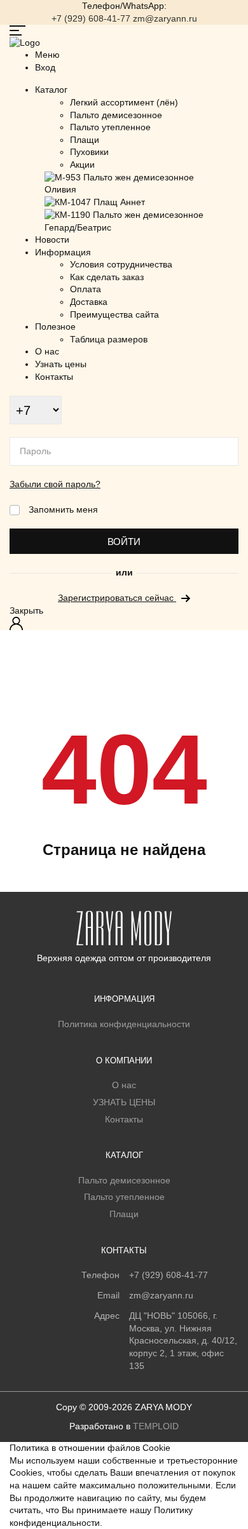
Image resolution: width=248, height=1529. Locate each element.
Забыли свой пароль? (55, 484)
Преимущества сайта (114, 314)
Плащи (84, 140)
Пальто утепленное (110, 127)
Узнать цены (60, 364)
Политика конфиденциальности (124, 1024)
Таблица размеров (109, 339)
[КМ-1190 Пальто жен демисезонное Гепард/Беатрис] (132, 220)
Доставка (88, 302)
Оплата (85, 289)
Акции (82, 164)
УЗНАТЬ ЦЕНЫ (124, 1102)
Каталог (51, 89)
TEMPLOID (156, 1426)
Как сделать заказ (107, 277)
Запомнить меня (63, 509)
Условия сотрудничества (121, 264)
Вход (18, 623)
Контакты (54, 377)
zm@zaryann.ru (165, 18)
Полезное (55, 326)
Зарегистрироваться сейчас (117, 598)
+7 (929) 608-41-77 (91, 18)
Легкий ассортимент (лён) (124, 102)
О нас (47, 351)
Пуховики (89, 152)
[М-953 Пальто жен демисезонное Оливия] (132, 183)
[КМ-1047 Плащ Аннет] (95, 202)
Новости (52, 239)
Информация (63, 252)
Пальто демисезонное (116, 115)
